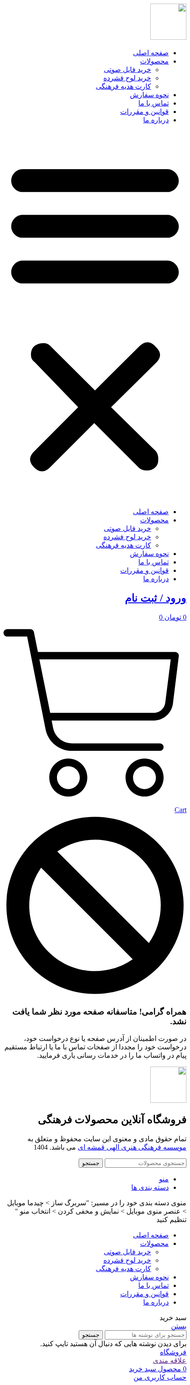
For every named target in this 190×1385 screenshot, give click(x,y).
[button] (95, 315)
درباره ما (156, 120)
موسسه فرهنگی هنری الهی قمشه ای (132, 1147)
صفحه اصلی (151, 53)
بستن (178, 1326)
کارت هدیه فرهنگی (123, 86)
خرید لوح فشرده (127, 78)
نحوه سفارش (149, 94)
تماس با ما (153, 103)
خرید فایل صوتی (127, 69)
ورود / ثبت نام (155, 598)
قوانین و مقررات (144, 111)
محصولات (154, 61)
